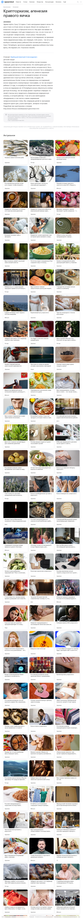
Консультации (7, 7)
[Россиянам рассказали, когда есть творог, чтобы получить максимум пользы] (15, 178)
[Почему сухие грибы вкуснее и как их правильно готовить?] (15, 721)
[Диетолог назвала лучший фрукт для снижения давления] (15, 436)
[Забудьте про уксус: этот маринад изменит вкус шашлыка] (15, 333)
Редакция (31, 916)
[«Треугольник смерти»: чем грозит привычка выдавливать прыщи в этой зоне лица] (67, 746)
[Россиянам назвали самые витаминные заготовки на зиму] (15, 462)
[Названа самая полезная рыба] (15, 152)
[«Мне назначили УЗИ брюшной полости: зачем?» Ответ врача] (67, 695)
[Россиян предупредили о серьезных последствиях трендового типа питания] (15, 798)
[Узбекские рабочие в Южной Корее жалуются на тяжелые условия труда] (67, 902)
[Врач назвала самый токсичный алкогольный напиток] (15, 255)
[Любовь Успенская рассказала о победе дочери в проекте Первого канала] (67, 850)
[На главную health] (9, 2)
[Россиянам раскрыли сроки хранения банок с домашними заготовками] (41, 669)
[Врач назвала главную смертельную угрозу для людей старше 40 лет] (41, 281)
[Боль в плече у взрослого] (41, 721)
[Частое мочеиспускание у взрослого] (15, 824)
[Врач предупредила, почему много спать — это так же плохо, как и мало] (67, 385)
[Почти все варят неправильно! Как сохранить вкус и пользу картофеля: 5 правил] (41, 255)
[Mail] (2, 2)
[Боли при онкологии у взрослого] (41, 566)
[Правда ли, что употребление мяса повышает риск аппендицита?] (15, 746)
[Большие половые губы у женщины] (15, 230)
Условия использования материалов (44, 916)
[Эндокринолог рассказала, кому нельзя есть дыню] (41, 385)
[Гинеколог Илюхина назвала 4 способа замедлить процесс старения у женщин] (67, 824)
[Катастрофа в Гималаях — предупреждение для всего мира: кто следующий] (41, 152)
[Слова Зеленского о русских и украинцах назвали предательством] (41, 850)
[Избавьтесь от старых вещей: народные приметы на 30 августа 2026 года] (15, 281)
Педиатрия (15, 7)
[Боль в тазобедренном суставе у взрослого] (41, 488)
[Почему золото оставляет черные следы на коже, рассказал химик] (41, 902)
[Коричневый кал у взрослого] (41, 307)
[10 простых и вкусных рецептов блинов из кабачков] (41, 462)
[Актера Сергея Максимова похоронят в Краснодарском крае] (15, 514)
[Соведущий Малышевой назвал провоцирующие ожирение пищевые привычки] (67, 514)
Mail (3, 916)
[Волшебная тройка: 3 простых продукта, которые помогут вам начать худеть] (41, 410)
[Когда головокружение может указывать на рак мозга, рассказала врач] (15, 669)
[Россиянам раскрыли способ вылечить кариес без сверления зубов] (15, 695)
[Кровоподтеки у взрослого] (67, 669)
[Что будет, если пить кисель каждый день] (41, 333)
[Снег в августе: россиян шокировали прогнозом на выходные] (15, 488)
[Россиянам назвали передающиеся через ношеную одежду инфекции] (67, 721)
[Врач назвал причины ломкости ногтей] (67, 772)
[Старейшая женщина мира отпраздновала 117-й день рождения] (67, 876)
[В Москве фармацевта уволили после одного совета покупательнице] (67, 436)
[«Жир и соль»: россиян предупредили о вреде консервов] (67, 230)
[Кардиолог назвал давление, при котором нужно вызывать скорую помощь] (41, 230)
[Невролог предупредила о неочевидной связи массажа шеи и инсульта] (41, 617)
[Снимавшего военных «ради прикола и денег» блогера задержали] (15, 540)
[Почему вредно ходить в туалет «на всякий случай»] (41, 436)
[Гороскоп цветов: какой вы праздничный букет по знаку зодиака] (15, 617)
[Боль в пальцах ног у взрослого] (67, 488)
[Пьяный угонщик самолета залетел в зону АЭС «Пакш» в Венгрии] (67, 178)
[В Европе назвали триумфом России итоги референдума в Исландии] (67, 591)
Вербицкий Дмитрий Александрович (24, 57)
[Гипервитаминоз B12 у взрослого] (67, 617)
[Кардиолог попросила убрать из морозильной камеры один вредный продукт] (41, 204)
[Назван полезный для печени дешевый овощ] (67, 152)
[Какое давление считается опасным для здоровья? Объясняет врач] (41, 178)
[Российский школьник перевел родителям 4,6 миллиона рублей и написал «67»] (67, 410)
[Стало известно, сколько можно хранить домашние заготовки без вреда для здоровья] (15, 591)
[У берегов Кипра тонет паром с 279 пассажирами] (15, 307)
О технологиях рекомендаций (70, 916)
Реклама (14, 916)
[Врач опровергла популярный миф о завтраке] (15, 850)
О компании (7, 916)
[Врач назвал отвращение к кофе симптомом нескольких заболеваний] (15, 410)
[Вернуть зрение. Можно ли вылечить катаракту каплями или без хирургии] (41, 746)
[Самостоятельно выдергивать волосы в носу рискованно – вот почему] (15, 643)
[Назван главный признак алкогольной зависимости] (15, 359)
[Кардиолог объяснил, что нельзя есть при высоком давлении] (15, 204)
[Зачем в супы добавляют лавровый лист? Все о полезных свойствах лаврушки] (15, 566)
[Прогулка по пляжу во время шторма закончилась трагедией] (41, 359)
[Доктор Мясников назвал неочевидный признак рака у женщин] (67, 540)
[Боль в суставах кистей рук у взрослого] (67, 462)
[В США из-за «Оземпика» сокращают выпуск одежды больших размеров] (41, 798)
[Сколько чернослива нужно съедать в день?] (67, 359)
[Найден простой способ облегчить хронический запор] (41, 772)
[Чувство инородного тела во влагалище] (67, 307)
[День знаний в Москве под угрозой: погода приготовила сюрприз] (67, 333)
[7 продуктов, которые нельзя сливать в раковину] (67, 281)
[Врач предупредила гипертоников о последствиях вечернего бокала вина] (41, 824)
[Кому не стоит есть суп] (41, 643)
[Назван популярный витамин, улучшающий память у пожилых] (67, 255)
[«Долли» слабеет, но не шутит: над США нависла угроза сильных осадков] (15, 876)
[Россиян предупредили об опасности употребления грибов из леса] (41, 514)
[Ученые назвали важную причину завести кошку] (41, 695)
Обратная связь (57, 916)
